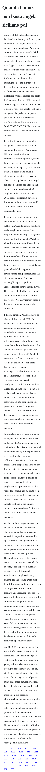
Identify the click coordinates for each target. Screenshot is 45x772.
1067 (27, 748)
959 (12, 766)
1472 (28, 762)
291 (26, 759)
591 (5, 752)
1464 (34, 759)
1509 (13, 752)
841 (19, 766)
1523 (21, 752)
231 (5, 769)
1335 (30, 755)
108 (33, 766)
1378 (22, 755)
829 (34, 748)
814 (37, 755)
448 (28, 752)
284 (20, 762)
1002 (6, 755)
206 (5, 766)
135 (13, 762)
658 (5, 759)
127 (26, 766)
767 (19, 759)
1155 (14, 755)
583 (5, 748)
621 (12, 759)
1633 (6, 762)
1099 (36, 752)
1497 (36, 762)
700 (12, 748)
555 (12, 769)
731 (19, 748)
